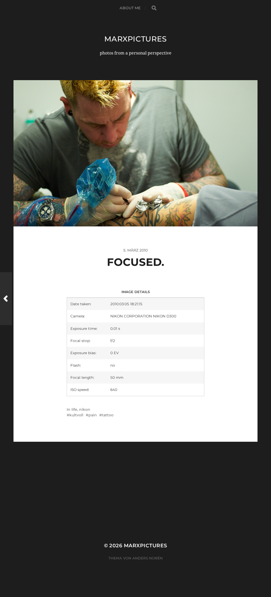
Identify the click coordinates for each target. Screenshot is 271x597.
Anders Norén (147, 558)
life (74, 409)
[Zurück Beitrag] (6, 298)
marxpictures (135, 38)
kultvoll (76, 415)
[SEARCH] (154, 8)
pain (92, 415)
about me (130, 8)
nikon (84, 409)
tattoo (108, 415)
